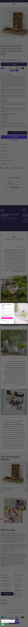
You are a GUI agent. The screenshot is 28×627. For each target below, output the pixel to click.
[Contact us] (2, 624)
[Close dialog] (27, 303)
